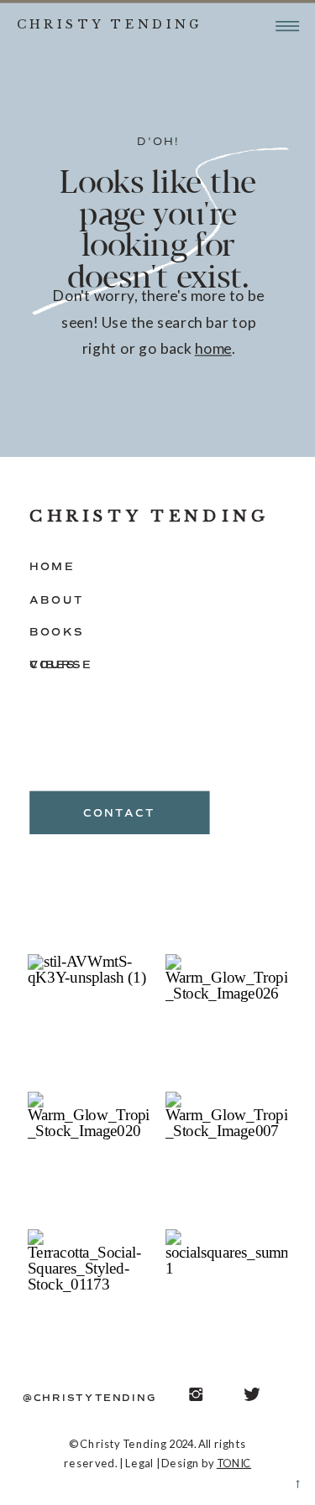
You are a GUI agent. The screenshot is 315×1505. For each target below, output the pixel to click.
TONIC (234, 1462)
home (213, 348)
